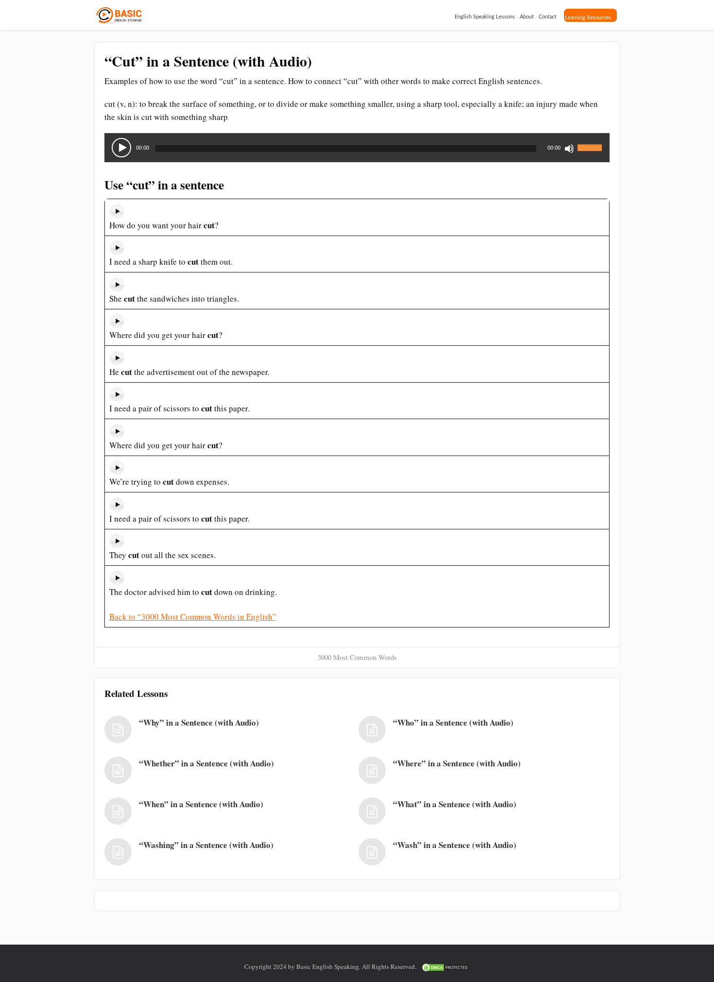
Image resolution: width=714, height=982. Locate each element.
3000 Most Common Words (357, 657)
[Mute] (569, 148)
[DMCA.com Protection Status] (445, 966)
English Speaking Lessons (485, 16)
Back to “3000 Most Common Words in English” (192, 616)
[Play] (121, 147)
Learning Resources (588, 17)
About (527, 16)
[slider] (591, 142)
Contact (548, 16)
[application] (357, 147)
